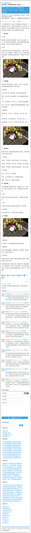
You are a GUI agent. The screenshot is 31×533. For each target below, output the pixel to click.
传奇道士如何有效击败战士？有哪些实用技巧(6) (13, 492)
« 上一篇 (4, 283)
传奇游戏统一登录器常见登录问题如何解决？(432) (13, 463)
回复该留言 (26, 294)
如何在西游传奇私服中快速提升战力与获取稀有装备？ (16, 452)
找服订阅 (21, 10)
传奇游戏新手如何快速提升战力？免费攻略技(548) (13, 477)
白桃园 (7, 331)
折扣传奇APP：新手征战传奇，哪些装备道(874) (13, 465)
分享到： (5, 275)
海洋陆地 (7, 322)
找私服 (7, 7)
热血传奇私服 (6, 512)
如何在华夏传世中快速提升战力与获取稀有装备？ (15, 457)
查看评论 (19, 21)
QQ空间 (10, 275)
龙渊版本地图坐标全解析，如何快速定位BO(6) (13, 490)
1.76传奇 (5, 521)
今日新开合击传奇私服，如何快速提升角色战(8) (13, 485)
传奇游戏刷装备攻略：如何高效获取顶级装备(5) (13, 499)
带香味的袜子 (8, 350)
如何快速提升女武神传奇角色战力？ (12, 441)
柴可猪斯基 (8, 294)
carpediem (7, 339)
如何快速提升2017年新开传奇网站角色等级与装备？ (16, 449)
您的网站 (4, 399)
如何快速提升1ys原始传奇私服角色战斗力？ (14, 450)
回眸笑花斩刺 (8, 369)
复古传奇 (5, 517)
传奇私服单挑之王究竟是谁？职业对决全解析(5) (13, 497)
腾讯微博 (21, 275)
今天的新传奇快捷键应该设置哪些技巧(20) (12, 468)
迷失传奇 (5, 519)
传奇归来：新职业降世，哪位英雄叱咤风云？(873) (13, 470)
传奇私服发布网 (19, 7)
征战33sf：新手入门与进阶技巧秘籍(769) (11, 479)
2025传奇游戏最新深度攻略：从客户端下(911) (13, 472)
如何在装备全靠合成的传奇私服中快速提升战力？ (15, 454)
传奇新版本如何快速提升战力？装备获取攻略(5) (13, 494)
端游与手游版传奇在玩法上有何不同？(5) (11, 495)
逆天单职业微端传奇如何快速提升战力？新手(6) (13, 488)
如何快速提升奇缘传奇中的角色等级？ (12, 443)
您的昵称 (4, 393)
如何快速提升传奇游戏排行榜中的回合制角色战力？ (15, 447)
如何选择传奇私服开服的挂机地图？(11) (11, 474)
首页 (3, 7)
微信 (4, 277)
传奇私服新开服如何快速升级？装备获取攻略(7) (13, 487)
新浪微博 (16, 275)
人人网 (26, 275)
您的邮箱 (4, 396)
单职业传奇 (6, 515)
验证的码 (4, 402)
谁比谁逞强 (8, 360)
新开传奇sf (12, 7)
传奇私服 (5, 506)
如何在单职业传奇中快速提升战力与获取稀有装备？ (15, 456)
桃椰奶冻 (7, 379)
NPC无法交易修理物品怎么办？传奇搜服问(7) (12, 467)
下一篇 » (9, 283)
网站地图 (4, 12)
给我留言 (16, 10)
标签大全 (11, 10)
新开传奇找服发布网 (6, 3)
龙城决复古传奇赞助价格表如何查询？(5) (11, 501)
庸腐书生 (7, 311)
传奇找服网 (4, 10)
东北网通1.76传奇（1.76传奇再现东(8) (11, 475)
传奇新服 (5, 513)
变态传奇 (5, 522)
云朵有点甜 (8, 303)
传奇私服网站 (6, 508)
